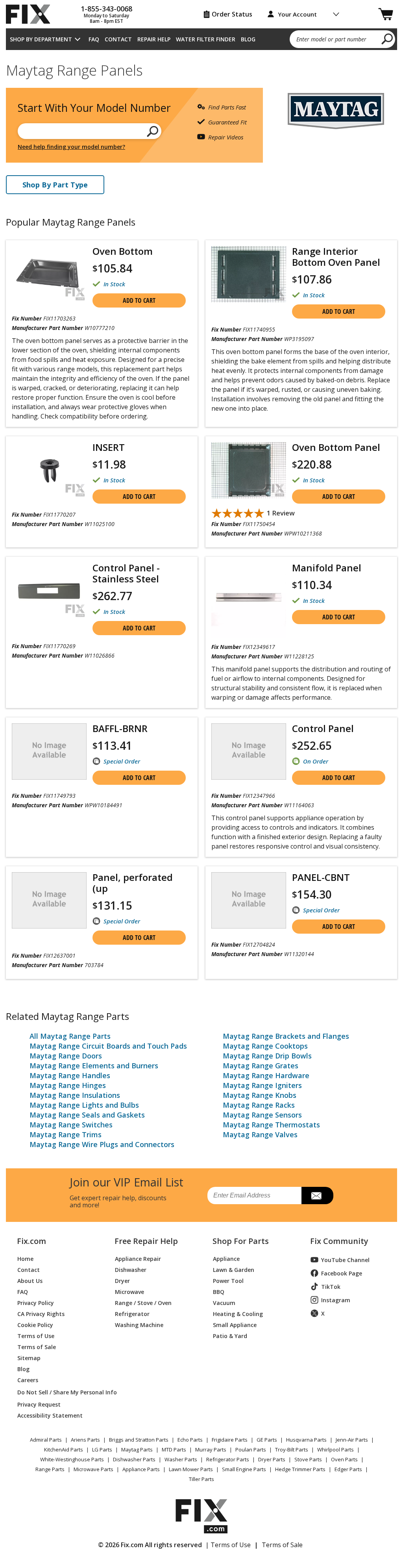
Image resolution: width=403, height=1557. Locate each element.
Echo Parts (190, 1439)
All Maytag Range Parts (70, 1036)
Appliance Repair (138, 1258)
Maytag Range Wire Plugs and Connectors (102, 1144)
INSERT (108, 447)
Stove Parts (308, 1459)
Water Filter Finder (205, 39)
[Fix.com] (31, 14)
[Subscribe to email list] (317, 1195)
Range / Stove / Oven (143, 1302)
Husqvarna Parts (306, 1439)
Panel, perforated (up (132, 883)
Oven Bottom (122, 251)
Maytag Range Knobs (259, 1095)
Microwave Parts (93, 1469)
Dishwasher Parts (134, 1459)
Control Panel (323, 728)
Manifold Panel (326, 567)
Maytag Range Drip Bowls (267, 1055)
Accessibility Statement (50, 1415)
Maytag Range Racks (259, 1105)
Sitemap (29, 1357)
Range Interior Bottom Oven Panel (336, 257)
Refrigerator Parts (227, 1459)
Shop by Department (41, 39)
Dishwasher (130, 1269)
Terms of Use (35, 1335)
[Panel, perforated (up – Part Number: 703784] (49, 900)
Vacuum (224, 1302)
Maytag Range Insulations (75, 1095)
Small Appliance (235, 1324)
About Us (30, 1280)
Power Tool (228, 1280)
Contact (118, 39)
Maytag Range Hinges (68, 1085)
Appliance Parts (141, 1469)
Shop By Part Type (55, 184)
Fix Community (339, 1241)
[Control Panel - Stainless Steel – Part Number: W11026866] (49, 591)
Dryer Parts (271, 1459)
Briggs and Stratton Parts (138, 1439)
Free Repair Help (146, 1241)
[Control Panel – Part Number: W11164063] (248, 751)
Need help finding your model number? (71, 146)
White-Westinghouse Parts (72, 1459)
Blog (248, 39)
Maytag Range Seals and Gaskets (87, 1115)
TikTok (330, 1286)
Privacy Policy (35, 1302)
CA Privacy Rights (41, 1313)
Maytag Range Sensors (262, 1115)
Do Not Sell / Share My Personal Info (56, 1392)
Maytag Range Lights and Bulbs (84, 1105)
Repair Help (153, 39)
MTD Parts (174, 1449)
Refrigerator (132, 1313)
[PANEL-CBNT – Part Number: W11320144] (248, 900)
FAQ (94, 39)
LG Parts (102, 1449)
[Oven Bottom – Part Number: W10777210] (49, 274)
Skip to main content (202, 5)
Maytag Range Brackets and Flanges (286, 1036)
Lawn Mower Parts (191, 1469)
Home (25, 1258)
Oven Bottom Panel (336, 447)
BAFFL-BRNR (120, 728)
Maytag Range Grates (260, 1065)
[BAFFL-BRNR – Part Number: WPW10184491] (49, 751)
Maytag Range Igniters (262, 1085)
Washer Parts (181, 1459)
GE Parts (267, 1439)
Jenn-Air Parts (352, 1439)
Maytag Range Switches (71, 1124)
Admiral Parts (46, 1439)
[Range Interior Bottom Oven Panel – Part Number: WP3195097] (248, 274)
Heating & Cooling (238, 1313)
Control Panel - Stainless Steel (126, 573)
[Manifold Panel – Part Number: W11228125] (248, 600)
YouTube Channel (345, 1260)
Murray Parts (210, 1449)
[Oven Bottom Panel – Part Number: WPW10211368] (248, 470)
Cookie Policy (35, 1324)
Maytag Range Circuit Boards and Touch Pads (108, 1046)
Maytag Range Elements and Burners (94, 1065)
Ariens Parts (85, 1439)
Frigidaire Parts (230, 1439)
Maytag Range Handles (70, 1075)
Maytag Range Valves (260, 1134)
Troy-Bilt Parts (291, 1449)
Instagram (335, 1300)
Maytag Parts (137, 1449)
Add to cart (139, 300)
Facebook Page (341, 1273)
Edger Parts (348, 1469)
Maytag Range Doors (66, 1055)
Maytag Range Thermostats (271, 1124)
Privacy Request (39, 1404)
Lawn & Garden (233, 1269)
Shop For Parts (241, 1241)
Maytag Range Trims (66, 1134)
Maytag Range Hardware (266, 1075)
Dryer (122, 1280)
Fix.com (31, 1241)
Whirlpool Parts (335, 1449)
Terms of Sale (36, 1346)
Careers (27, 1379)
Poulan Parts (250, 1449)
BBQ (218, 1291)
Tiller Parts (201, 1479)
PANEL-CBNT (321, 877)
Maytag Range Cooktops (265, 1046)
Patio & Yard (230, 1335)
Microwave (129, 1291)
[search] (387, 38)
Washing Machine (139, 1324)
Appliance (226, 1258)
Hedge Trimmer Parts (300, 1469)
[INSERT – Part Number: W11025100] (49, 470)
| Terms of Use (228, 1544)
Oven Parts (344, 1459)
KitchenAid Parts (63, 1449)
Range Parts (50, 1469)
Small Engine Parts (244, 1469)
